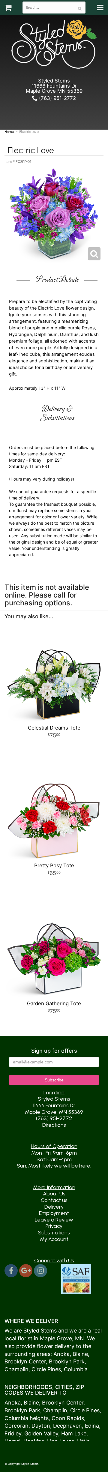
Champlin (16, 1369)
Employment (54, 1213)
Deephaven (67, 1426)
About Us (54, 1193)
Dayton (41, 1426)
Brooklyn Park (67, 1361)
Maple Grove (56, 1338)
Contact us (54, 1200)
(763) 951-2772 (57, 98)
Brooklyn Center (25, 1361)
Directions (54, 1125)
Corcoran (16, 1426)
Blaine (80, 1354)
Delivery (54, 1207)
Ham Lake (73, 1433)
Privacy (54, 1226)
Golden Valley (41, 1433)
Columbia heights (26, 1418)
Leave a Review (54, 1219)
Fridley (12, 1433)
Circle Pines (46, 1369)
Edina (92, 1426)
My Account (54, 1239)
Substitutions (54, 1232)
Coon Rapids (68, 1418)
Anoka (61, 1354)
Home (9, 132)
